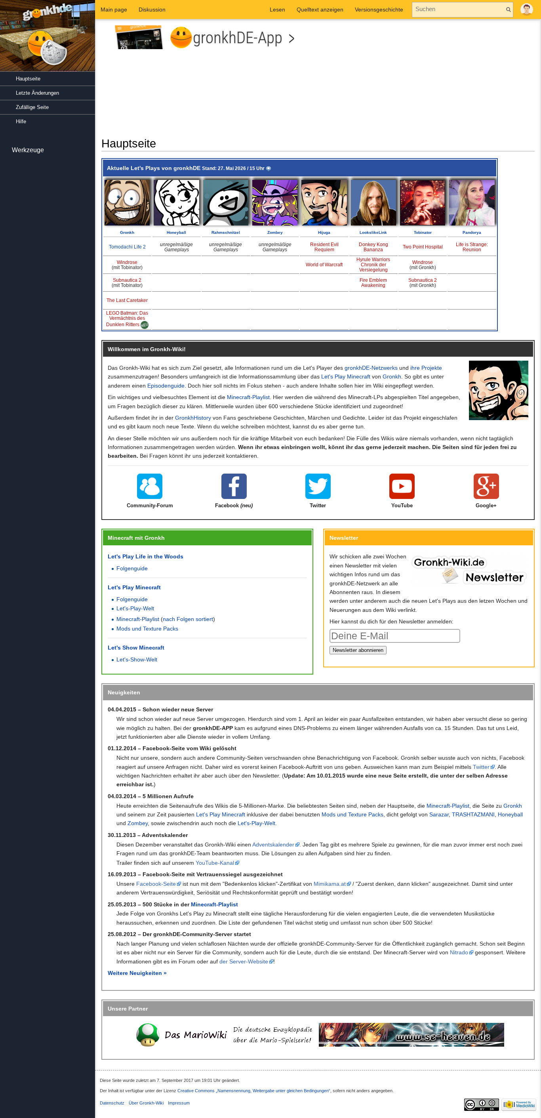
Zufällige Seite (32, 107)
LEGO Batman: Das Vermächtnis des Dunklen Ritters (127, 318)
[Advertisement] (429, 80)
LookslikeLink (373, 232)
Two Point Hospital (423, 247)
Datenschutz (112, 1103)
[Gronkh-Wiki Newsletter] (469, 567)
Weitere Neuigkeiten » (137, 973)
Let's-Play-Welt (135, 608)
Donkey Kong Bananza (373, 247)
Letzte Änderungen (37, 93)
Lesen (277, 9)
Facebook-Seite (156, 884)
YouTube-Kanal (215, 863)
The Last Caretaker (127, 300)
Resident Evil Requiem (324, 247)
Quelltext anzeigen (320, 9)
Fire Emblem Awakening (373, 282)
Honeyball (176, 232)
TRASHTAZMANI (473, 814)
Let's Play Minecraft (345, 376)
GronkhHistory (193, 418)
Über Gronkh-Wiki (146, 1103)
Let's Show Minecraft (136, 647)
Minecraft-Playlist (248, 397)
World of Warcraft (324, 265)
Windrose (127, 262)
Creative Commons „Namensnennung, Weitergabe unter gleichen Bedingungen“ (253, 1090)
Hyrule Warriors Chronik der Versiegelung (373, 265)
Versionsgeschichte (379, 9)
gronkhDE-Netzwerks (371, 368)
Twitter (481, 767)
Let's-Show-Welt (136, 659)
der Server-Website (243, 961)
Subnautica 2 (127, 280)
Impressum (179, 1103)
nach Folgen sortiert (188, 619)
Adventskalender (273, 844)
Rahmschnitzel (225, 232)
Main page (114, 9)
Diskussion (152, 9)
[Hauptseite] (47, 39)
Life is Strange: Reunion (472, 247)
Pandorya (472, 232)
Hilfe (21, 121)
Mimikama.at (330, 884)
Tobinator (423, 232)
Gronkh (127, 232)
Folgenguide (132, 568)
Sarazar (439, 814)
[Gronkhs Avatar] (498, 390)
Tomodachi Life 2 (127, 247)
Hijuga (324, 232)
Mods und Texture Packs (147, 628)
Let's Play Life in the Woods (145, 556)
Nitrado (459, 952)
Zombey (275, 232)
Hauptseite (28, 79)
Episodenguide (166, 385)
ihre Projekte (426, 368)
